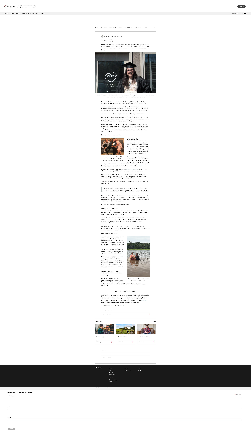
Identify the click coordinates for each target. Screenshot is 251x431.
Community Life (113, 27)
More (144, 27)
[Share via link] (111, 310)
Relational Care (138, 27)
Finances (120, 27)
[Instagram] (243, 13)
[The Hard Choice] (125, 329)
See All (154, 321)
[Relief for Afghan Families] (104, 329)
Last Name (10, 417)
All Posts (96, 27)
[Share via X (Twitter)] (105, 310)
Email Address (11, 396)
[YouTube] (245, 13)
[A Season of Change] (146, 329)
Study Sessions (104, 27)
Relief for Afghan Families (103, 336)
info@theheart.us (127, 370)
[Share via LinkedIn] (108, 310)
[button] (154, 27)
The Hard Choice (122, 336)
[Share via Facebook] (102, 310)
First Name (10, 406)
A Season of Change (144, 336)
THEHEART (98, 368)
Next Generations (128, 27)
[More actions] (149, 36)
